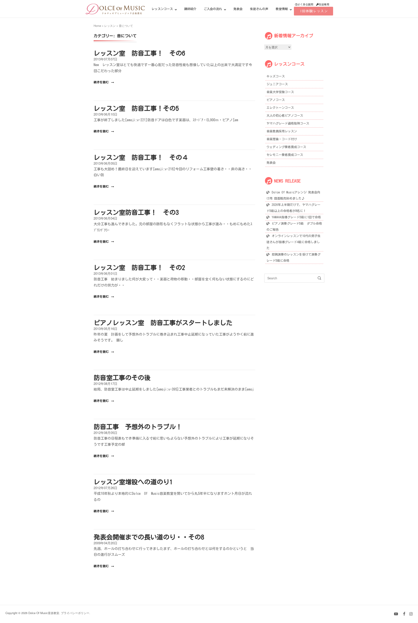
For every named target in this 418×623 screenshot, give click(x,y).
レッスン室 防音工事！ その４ (141, 157)
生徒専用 (324, 4)
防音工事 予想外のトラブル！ (138, 426)
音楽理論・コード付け (281, 139)
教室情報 (282, 8)
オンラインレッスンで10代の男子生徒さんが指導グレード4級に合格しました (293, 242)
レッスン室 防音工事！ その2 (139, 267)
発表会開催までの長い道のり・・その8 (149, 537)
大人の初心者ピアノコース (284, 115)
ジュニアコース (277, 84)
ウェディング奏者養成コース (286, 146)
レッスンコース (162, 8)
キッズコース (275, 76)
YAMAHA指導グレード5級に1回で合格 (296, 217)
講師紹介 (190, 8)
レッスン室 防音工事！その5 (136, 108)
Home (97, 26)
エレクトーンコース (280, 107)
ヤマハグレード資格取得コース (287, 123)
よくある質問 (305, 4)
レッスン (110, 26)
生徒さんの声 (259, 8)
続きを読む (102, 82)
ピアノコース (275, 99)
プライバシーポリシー (75, 613)
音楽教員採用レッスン (281, 131)
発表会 (238, 8)
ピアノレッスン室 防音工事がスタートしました (163, 322)
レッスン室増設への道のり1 (133, 482)
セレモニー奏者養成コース (284, 154)
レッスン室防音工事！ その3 (136, 212)
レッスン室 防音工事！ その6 (139, 53)
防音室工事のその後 (122, 377)
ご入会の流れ (213, 8)
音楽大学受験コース (280, 92)
